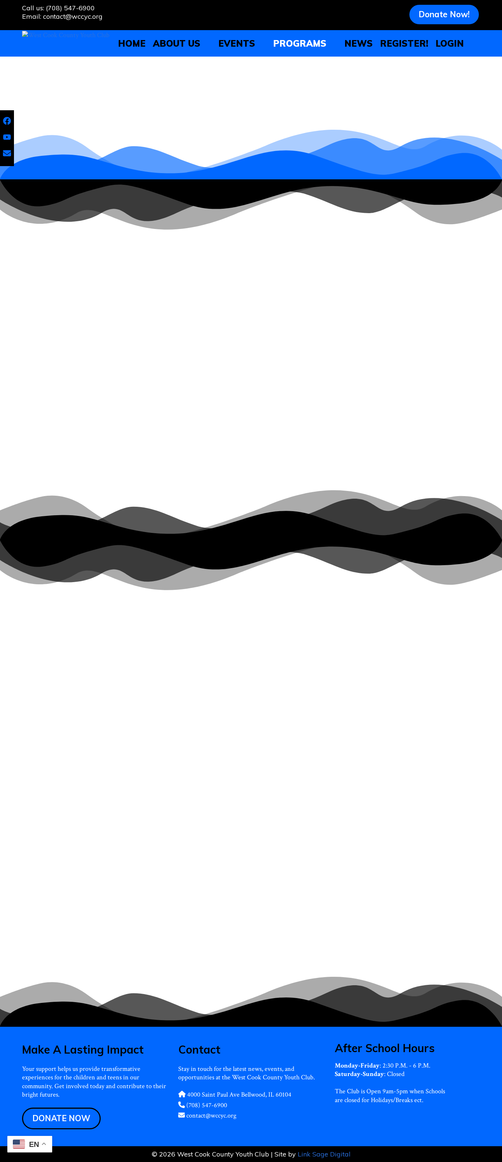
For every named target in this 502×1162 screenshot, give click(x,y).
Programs (299, 43)
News (358, 43)
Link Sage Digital (324, 1154)
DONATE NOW (61, 1118)
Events (236, 43)
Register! (404, 43)
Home (132, 43)
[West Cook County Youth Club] (66, 34)
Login (449, 43)
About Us (176, 43)
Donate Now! (444, 14)
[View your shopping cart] (474, 43)
